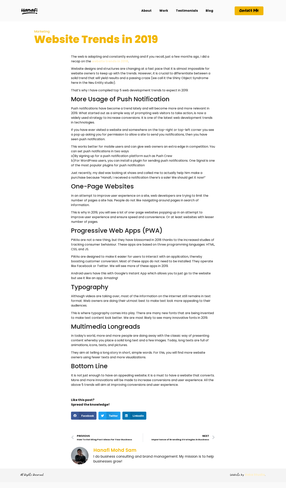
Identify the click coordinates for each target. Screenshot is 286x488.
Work (163, 10)
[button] (84, 416)
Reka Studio (255, 474)
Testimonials (187, 10)
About (146, 10)
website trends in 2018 (110, 61)
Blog (209, 10)
